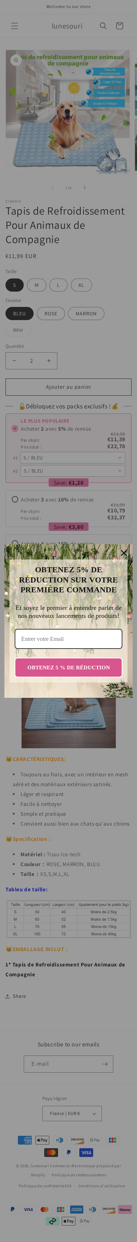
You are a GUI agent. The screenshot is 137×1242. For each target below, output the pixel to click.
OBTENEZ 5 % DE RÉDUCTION (68, 667)
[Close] (124, 553)
